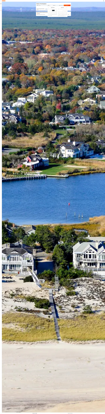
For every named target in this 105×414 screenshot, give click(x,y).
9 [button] (51, 11)
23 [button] (51, 14)
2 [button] (51, 10)
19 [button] (58, 14)
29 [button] (62, 15)
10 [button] (52, 11)
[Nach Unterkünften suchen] (1, 3)
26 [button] (55, 14)
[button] (1, 0)
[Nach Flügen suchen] (1, 2)
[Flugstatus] (1, 7)
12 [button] (55, 11)
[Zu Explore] (1, 6)
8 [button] (62, 11)
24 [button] (52, 14)
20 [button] (59, 14)
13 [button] (56, 11)
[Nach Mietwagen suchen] (1, 4)
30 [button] (51, 15)
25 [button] (66, 14)
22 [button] (62, 14)
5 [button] (58, 11)
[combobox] (42, 5)
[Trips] (1, 9)
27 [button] (56, 14)
